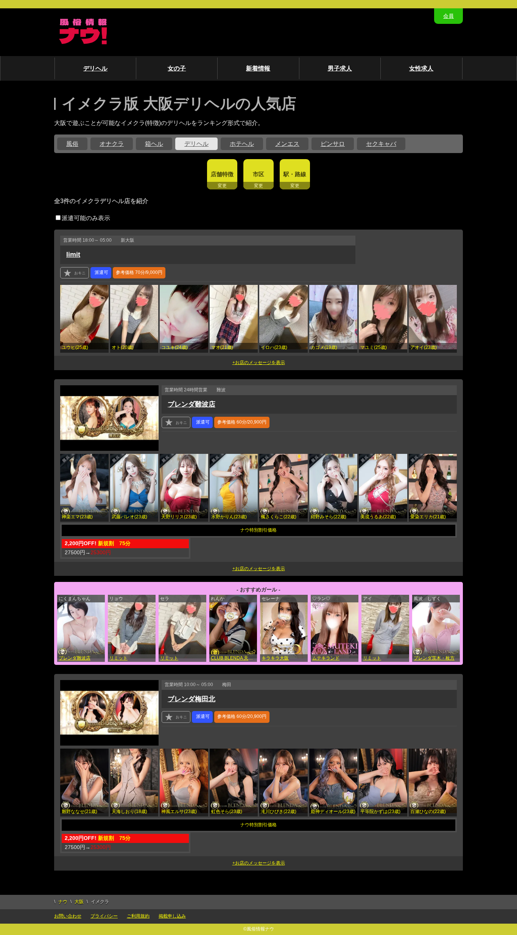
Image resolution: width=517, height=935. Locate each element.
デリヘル (95, 68)
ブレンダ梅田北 (191, 699)
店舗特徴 (222, 174)
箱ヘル (154, 144)
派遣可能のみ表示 (86, 218)
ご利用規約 (138, 916)
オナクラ (112, 144)
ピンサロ (333, 144)
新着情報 (258, 68)
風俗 (72, 144)
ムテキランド (325, 658)
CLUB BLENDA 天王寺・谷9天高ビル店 (234, 658)
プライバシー (104, 916)
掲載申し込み (172, 916)
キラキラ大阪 (275, 658)
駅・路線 (294, 174)
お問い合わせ (67, 916)
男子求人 (340, 68)
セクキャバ (381, 144)
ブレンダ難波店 (191, 404)
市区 (258, 174)
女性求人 (421, 68)
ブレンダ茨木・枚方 (434, 658)
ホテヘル (242, 144)
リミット (118, 658)
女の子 (177, 68)
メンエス (287, 144)
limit (73, 254)
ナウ (62, 901)
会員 (448, 16)
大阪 (79, 901)
